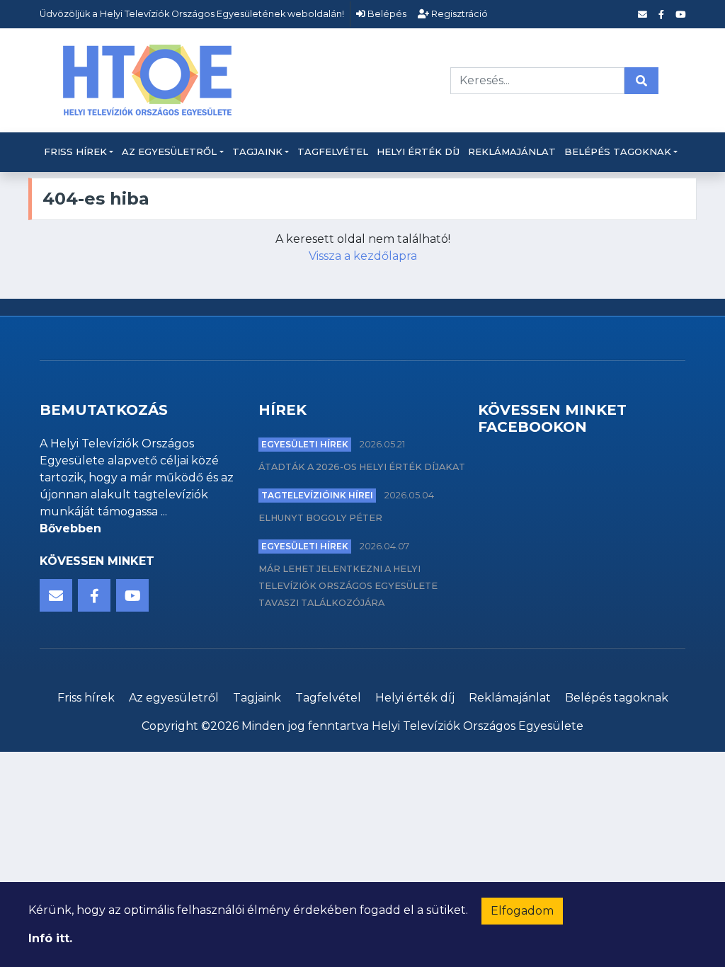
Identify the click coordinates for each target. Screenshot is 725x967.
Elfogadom (522, 910)
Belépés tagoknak (617, 151)
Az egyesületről (169, 151)
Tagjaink (257, 151)
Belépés (385, 13)
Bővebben (70, 528)
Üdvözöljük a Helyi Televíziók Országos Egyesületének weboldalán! (192, 13)
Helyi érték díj (418, 151)
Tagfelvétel (332, 151)
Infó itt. (50, 938)
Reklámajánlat (512, 151)
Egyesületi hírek (304, 444)
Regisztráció (458, 13)
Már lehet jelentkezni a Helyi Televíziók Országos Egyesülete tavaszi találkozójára (348, 585)
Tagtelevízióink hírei (317, 495)
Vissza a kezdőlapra (363, 256)
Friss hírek (75, 151)
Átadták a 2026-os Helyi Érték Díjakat (361, 467)
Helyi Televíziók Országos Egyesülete (477, 726)
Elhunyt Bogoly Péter (320, 518)
